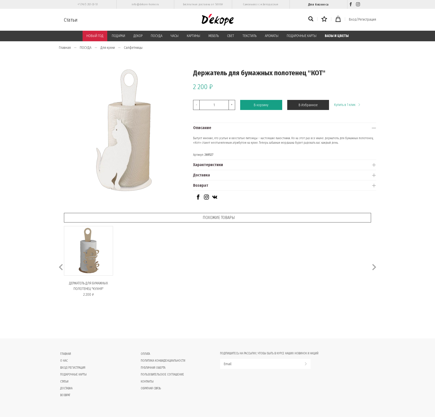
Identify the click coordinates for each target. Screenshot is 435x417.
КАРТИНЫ (193, 36)
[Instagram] (358, 4)
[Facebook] (350, 4)
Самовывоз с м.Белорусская (260, 4)
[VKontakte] (214, 198)
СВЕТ (230, 36)
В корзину (261, 105)
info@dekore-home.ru (145, 4)
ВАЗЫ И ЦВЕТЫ (337, 36)
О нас (64, 360)
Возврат (200, 185)
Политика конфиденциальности (163, 360)
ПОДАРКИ (118, 36)
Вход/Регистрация (362, 19)
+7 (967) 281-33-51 (88, 4)
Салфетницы (133, 48)
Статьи (71, 20)
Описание (202, 127)
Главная (65, 48)
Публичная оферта (153, 367)
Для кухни (107, 48)
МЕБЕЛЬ (213, 36)
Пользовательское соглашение (162, 374)
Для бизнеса (318, 4)
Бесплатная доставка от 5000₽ (203, 4)
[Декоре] (218, 20)
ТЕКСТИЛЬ (249, 36)
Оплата (145, 354)
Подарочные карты (73, 374)
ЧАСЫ (174, 36)
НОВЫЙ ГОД (94, 36)
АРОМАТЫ (271, 36)
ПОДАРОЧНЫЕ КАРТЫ (301, 36)
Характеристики (208, 164)
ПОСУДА (156, 36)
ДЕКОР (137, 36)
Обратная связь (151, 388)
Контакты (147, 381)
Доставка (201, 175)
